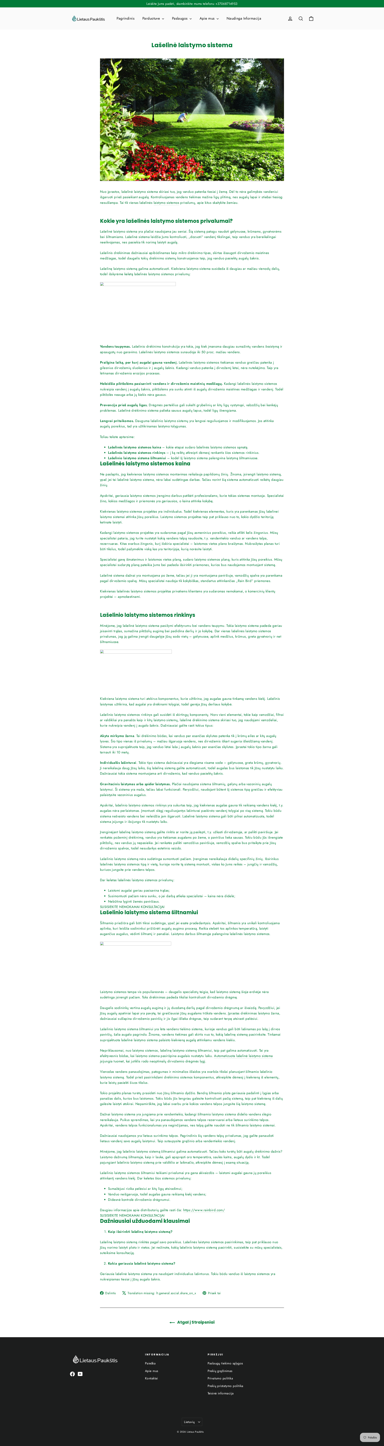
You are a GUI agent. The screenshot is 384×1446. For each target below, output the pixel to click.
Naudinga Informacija (244, 18)
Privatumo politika (220, 1378)
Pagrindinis (125, 18)
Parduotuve (151, 18)
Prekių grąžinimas (220, 1371)
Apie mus (208, 18)
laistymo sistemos (166, 202)
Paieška (150, 1363)
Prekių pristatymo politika (225, 1386)
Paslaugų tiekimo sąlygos (225, 1363)
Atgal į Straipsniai (195, 1322)
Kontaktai (151, 1378)
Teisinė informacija (221, 1393)
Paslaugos (180, 18)
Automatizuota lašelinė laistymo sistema (243, 1055)
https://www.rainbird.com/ (204, 1210)
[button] (132, 907)
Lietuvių (189, 1422)
